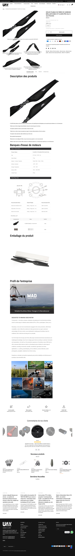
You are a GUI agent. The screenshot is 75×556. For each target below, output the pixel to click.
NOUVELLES (49, 3)
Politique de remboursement (42, 527)
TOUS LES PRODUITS (17, 3)
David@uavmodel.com (11, 538)
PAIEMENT (40, 532)
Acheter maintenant (59, 35)
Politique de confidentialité (42, 526)
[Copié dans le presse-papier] (55, 48)
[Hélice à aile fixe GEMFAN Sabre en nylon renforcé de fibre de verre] (9, 463)
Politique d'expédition (41, 530)
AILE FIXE (22, 530)
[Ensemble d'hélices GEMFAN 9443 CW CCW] (23, 463)
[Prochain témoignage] (39, 450)
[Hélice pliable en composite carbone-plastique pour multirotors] (37, 463)
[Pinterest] (51, 48)
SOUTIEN (53, 3)
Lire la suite (4, 513)
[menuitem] (11, 3)
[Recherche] (70, 4)
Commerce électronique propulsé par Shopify (20, 550)
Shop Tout (37, 456)
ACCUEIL (11, 3)
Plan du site (40, 535)
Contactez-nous (33, 6)
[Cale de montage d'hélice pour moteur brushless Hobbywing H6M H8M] (66, 463)
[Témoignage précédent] (36, 450)
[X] (48, 48)
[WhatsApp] (53, 48)
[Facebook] (46, 48)
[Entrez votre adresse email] (71, 529)
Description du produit (30, 71)
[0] (71, 4)
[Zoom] (40, 13)
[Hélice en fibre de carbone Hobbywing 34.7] (51, 463)
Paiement (40, 71)
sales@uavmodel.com (11, 536)
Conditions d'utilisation (41, 529)
